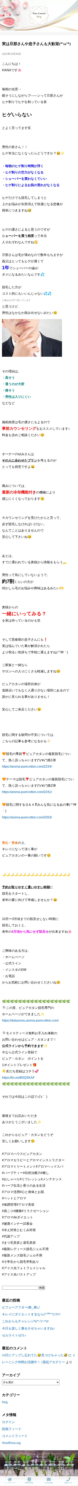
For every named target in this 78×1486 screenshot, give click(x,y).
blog (5, 1402)
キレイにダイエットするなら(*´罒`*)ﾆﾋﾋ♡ (31, 1314)
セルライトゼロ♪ (14, 1335)
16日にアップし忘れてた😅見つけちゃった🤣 (35, 1355)
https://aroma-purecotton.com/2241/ (27, 792)
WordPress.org (11, 1443)
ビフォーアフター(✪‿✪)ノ (21, 1307)
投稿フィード (11, 1429)
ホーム (15, 1469)
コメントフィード (15, 1436)
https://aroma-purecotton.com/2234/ (27, 766)
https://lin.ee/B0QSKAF (18, 1077)
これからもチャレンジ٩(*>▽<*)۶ (25, 1321)
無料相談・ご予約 (39, 1469)
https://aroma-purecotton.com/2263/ (27, 817)
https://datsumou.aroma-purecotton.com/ (30, 1020)
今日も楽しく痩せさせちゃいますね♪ (28, 1328)
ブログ (62, 1469)
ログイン (8, 1422)
